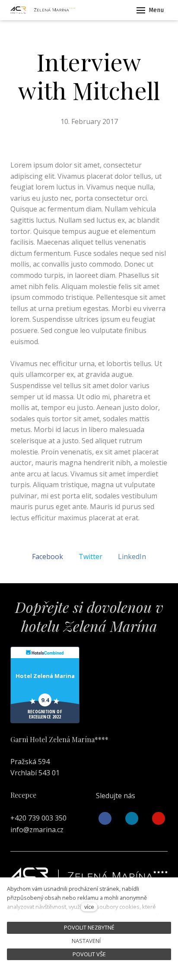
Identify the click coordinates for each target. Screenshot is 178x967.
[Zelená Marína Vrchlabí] (42, 10)
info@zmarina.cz (37, 829)
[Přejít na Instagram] (131, 818)
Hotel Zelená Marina (45, 676)
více (89, 907)
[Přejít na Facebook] (105, 818)
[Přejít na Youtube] (158, 818)
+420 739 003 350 (38, 818)
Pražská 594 (30, 761)
